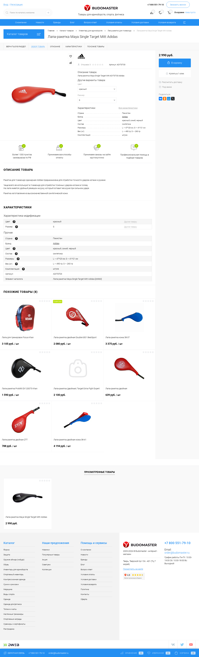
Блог (72, 22)
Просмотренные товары (99, 472)
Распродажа (8, 629)
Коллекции (46, 569)
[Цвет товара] (14, 221)
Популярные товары (51, 555)
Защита (6, 555)
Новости (40, 22)
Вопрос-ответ (90, 22)
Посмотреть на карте (133, 569)
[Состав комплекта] (23, 269)
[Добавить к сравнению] (70, 62)
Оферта (84, 599)
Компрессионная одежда (14, 579)
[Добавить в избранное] (70, 56)
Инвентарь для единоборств (15, 569)
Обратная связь (16, 653)
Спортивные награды (12, 619)
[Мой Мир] (168, 98)
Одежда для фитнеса (12, 604)
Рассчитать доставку (172, 82)
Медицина (7, 589)
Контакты (85, 594)
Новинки (46, 550)
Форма (6, 550)
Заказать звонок (178, 4)
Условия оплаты (114, 22)
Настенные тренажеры (13, 614)
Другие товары (130, 222)
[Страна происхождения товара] (16, 238)
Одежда (6, 599)
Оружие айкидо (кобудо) (13, 560)
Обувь (6, 564)
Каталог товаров (17, 34)
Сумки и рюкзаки (11, 584)
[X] (173, 98)
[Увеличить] (38, 95)
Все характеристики (128, 108)
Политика (85, 589)
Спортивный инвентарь (13, 574)
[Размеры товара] (18, 258)
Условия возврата (167, 22)
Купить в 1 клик (176, 73)
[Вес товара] (16, 264)
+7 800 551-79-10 (37, 653)
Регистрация (16, 4)
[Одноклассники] (164, 98)
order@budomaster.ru (177, 552)
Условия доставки (140, 22)
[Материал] (16, 253)
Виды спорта (8, 594)
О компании (21, 22)
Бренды (57, 22)
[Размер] (16, 226)
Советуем (46, 564)
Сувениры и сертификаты (14, 624)
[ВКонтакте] (160, 98)
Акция (44, 560)
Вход (5, 4)
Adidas (125, 117)
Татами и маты (10, 609)
